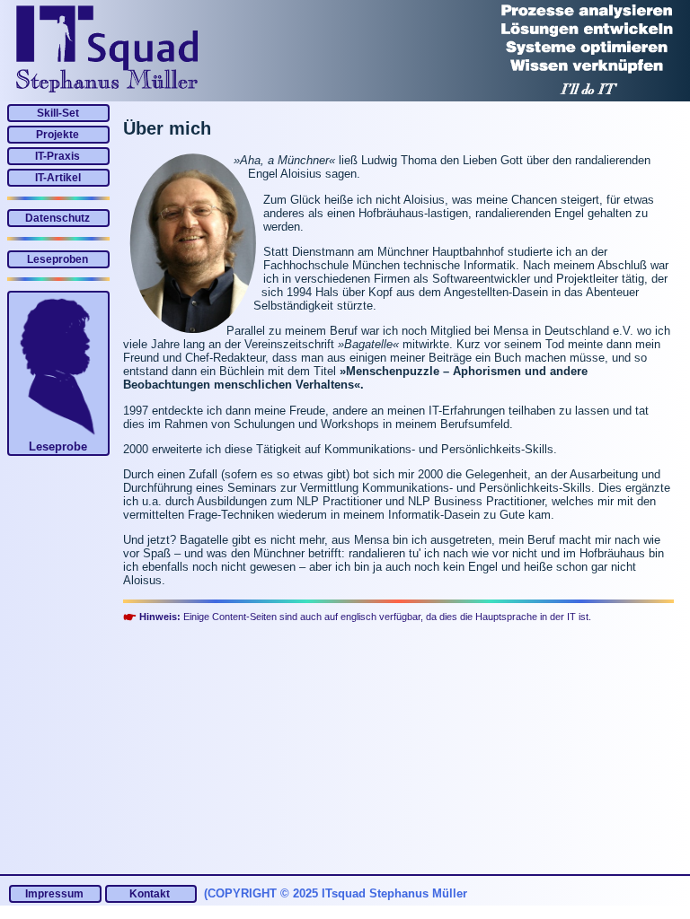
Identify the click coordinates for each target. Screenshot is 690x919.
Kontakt (149, 894)
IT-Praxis (57, 156)
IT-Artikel (58, 177)
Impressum (54, 894)
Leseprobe (58, 446)
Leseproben (57, 259)
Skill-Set (58, 113)
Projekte (57, 134)
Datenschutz (57, 218)
